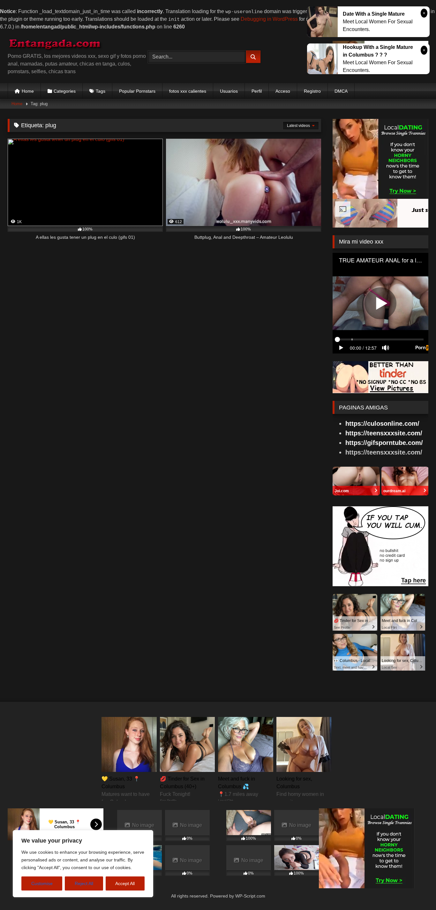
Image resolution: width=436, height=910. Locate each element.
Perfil (257, 91)
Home (28, 91)
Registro (312, 91)
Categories (65, 91)
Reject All (84, 883)
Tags (100, 91)
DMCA (341, 91)
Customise (42, 883)
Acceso (282, 91)
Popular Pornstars (137, 91)
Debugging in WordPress (269, 19)
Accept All (125, 883)
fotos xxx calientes (187, 91)
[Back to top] (416, 892)
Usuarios (229, 91)
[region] (83, 863)
